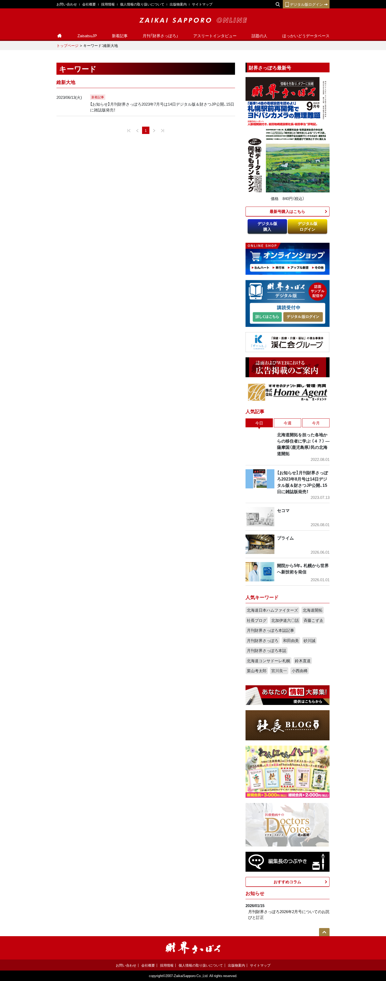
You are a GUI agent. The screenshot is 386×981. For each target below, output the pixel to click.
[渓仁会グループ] (288, 341)
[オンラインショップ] (288, 258)
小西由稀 (299, 670)
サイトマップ (202, 4)
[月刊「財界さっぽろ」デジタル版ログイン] (303, 317)
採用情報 (108, 4)
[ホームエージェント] (288, 392)
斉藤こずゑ (313, 620)
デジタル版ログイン (306, 4)
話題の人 (259, 36)
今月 (316, 423)
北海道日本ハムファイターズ (272, 610)
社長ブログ (257, 620)
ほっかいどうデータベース (306, 36)
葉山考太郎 (257, 670)
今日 (259, 423)
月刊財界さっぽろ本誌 (266, 650)
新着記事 (120, 36)
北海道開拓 (312, 610)
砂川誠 (309, 640)
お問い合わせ (66, 4)
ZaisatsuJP (87, 36)
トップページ (67, 45)
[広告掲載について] (288, 367)
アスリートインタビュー (215, 36)
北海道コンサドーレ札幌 (268, 661)
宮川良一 (279, 670)
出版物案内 (178, 4)
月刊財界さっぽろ (262, 640)
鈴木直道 (303, 661)
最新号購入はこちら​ (287, 211)
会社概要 (89, 4)
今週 (287, 423)
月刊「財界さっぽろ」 (160, 36)
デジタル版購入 (267, 226)
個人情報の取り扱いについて (142, 4)
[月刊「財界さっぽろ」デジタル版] (267, 317)
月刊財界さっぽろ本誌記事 (270, 630)
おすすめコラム (287, 882)
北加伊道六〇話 (285, 620)
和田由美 (291, 640)
